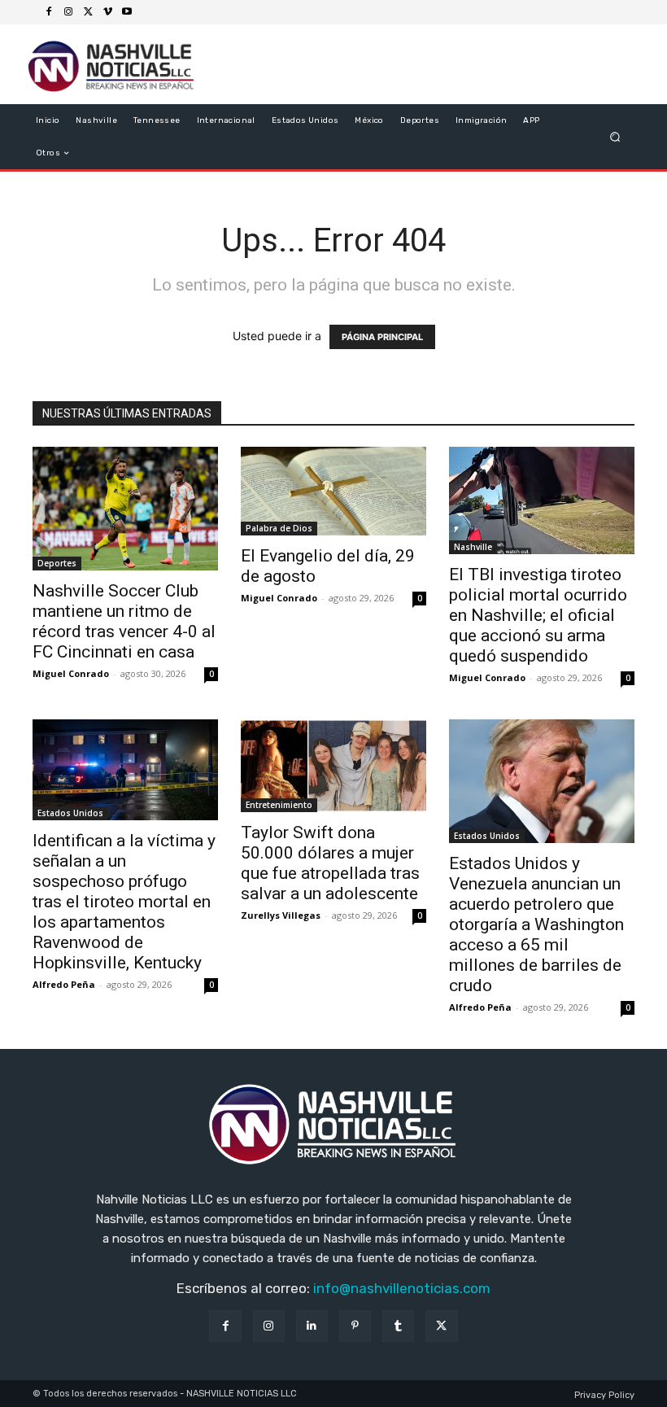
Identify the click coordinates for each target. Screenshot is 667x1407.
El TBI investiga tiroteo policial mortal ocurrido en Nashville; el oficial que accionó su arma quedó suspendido (538, 615)
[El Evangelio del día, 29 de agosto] (333, 491)
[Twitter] (88, 12)
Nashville (473, 547)
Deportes (56, 563)
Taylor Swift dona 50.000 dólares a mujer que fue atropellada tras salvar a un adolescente (330, 863)
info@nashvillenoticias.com (401, 1288)
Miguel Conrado (71, 673)
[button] (615, 137)
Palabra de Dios (279, 528)
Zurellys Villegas (280, 915)
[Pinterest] (355, 1326)
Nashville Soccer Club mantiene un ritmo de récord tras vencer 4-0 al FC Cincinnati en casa (124, 621)
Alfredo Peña (64, 984)
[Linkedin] (312, 1326)
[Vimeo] (107, 12)
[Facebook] (49, 12)
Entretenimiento (279, 805)
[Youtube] (127, 12)
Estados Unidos (70, 813)
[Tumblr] (398, 1326)
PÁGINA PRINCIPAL (382, 337)
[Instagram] (68, 12)
